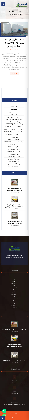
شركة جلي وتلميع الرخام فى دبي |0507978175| (14, 222)
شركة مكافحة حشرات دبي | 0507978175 (13, 160)
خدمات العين (13, 106)
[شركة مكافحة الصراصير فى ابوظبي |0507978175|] (14, 182)
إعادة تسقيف (13, 279)
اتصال (13, 307)
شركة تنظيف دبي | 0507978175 (13, 134)
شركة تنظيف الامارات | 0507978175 (14, 129)
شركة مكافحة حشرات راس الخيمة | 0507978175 (14, 165)
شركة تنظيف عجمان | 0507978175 (13, 142)
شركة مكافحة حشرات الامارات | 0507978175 (14, 150)
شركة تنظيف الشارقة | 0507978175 (13, 132)
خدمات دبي (14, 114)
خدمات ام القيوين (13, 112)
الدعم (13, 292)
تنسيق (13, 287)
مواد (14, 296)
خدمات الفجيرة (14, 109)
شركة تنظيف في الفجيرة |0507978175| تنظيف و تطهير (14, 206)
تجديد (13, 277)
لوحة (13, 281)
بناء (13, 290)
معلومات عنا (14, 303)
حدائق (13, 285)
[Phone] (4, 411)
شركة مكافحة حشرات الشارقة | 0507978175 (14, 155)
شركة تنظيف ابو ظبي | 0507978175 (13, 126)
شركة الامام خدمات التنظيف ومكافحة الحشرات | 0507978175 (14, 123)
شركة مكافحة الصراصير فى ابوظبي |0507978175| (14, 189)
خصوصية (13, 294)
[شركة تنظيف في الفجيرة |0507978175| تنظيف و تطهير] (14, 199)
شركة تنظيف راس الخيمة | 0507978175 (13, 138)
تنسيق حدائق (13, 283)
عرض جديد (13, 298)
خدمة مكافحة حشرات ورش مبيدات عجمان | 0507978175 (14, 118)
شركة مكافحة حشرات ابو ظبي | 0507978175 (14, 146)
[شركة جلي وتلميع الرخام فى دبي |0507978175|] (14, 215)
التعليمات (13, 305)
